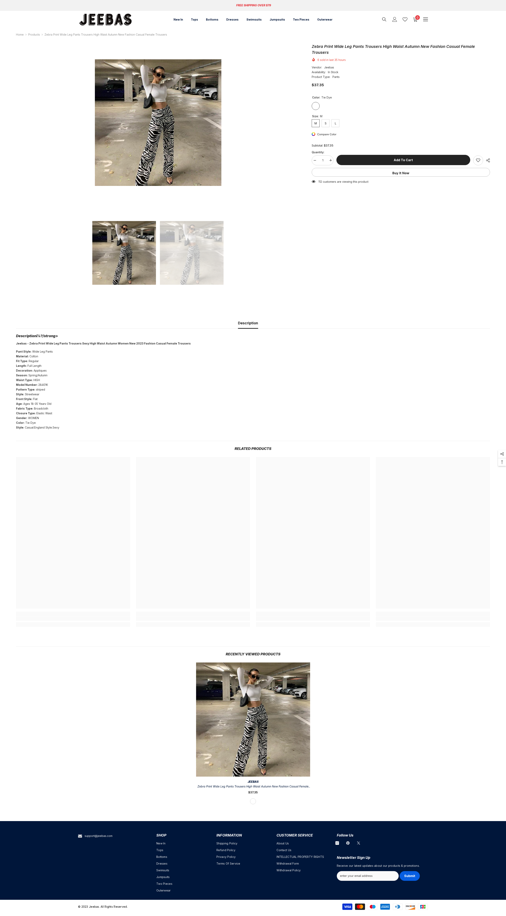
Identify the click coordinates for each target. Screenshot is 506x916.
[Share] (486, 160)
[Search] (384, 19)
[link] (73, 618)
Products (34, 34)
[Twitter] (359, 843)
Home (20, 34)
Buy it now (400, 173)
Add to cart (403, 160)
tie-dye (253, 801)
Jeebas (329, 67)
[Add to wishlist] (478, 160)
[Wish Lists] (405, 19)
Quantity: (318, 152)
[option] (158, 122)
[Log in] (394, 19)
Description (248, 323)
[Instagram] (337, 843)
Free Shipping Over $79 (253, 5)
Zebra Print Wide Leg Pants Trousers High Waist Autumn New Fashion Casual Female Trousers (253, 787)
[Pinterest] (348, 843)
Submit (409, 876)
